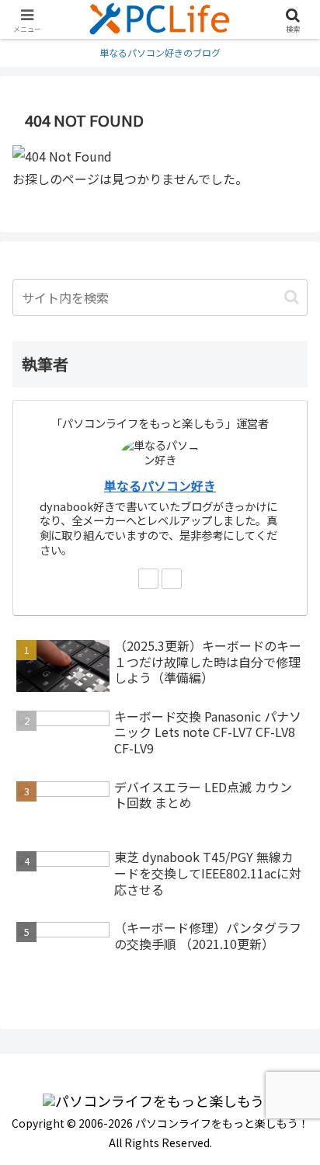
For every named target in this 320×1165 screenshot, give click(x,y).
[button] (291, 297)
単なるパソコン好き (160, 486)
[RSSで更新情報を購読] (172, 579)
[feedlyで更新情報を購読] (148, 579)
